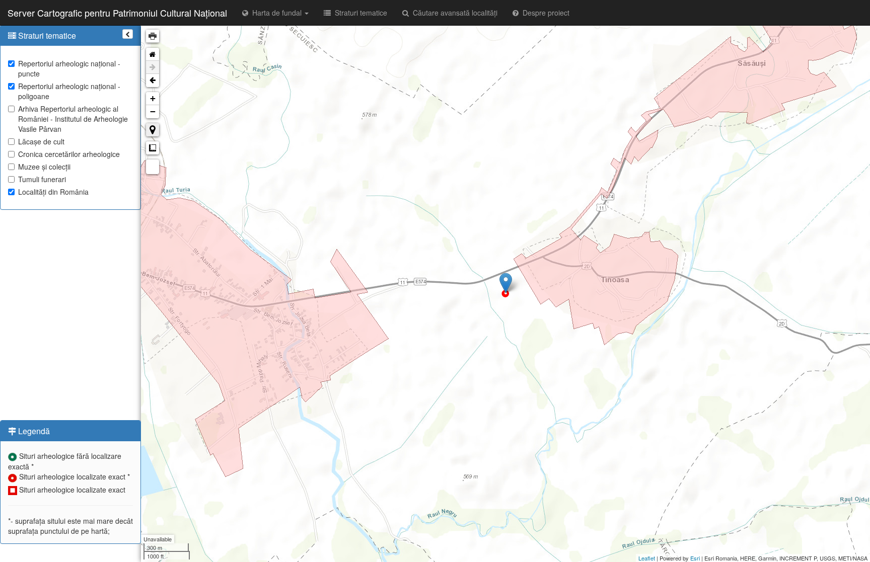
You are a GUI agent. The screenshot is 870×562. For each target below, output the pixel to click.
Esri (695, 558)
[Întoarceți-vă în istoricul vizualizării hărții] (152, 80)
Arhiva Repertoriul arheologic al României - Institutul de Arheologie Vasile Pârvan (73, 119)
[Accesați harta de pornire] (152, 54)
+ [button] (153, 98)
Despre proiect (544, 13)
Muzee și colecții (44, 167)
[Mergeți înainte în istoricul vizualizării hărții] (152, 67)
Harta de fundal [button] (276, 13)
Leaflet (646, 558)
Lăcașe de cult (41, 141)
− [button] (153, 111)
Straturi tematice (359, 13)
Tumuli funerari (42, 179)
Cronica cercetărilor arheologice (69, 154)
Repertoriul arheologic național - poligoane (69, 91)
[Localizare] (152, 129)
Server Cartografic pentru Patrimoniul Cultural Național (117, 12)
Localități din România (53, 192)
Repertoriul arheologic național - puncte (69, 68)
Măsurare (152, 147)
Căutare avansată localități (453, 13)
